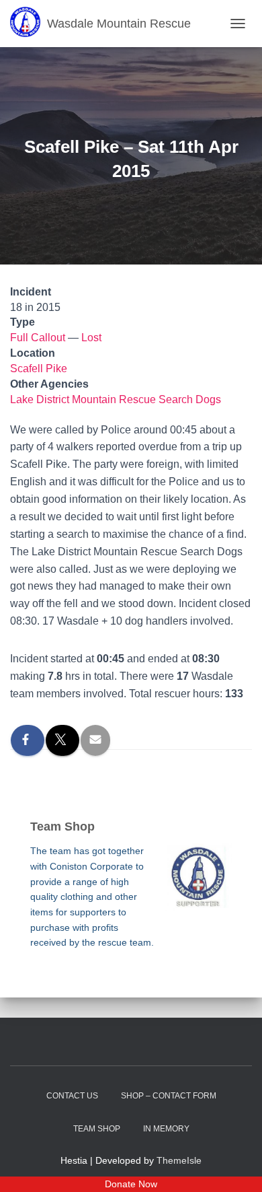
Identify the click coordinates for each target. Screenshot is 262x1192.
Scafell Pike (38, 368)
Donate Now (131, 1184)
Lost (91, 337)
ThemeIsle (179, 1160)
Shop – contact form (168, 1095)
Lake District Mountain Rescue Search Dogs (115, 399)
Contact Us (72, 1095)
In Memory (166, 1128)
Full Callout (37, 337)
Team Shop (96, 1128)
